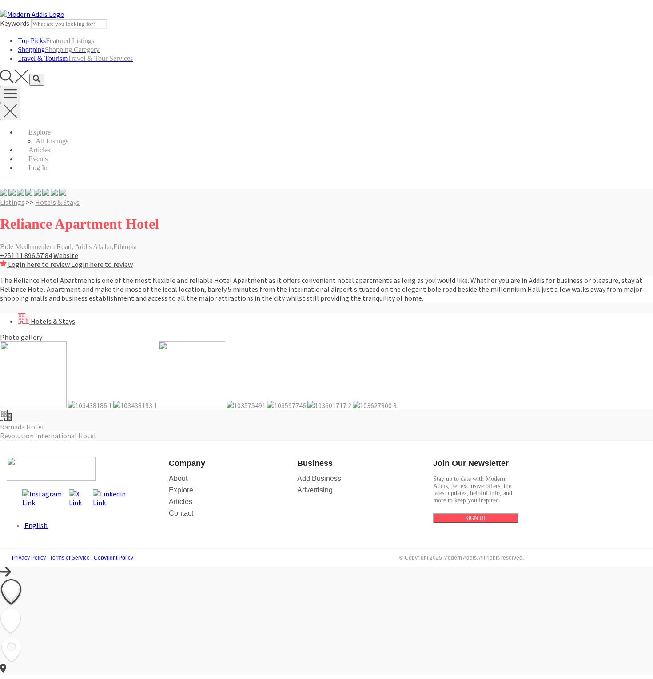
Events (38, 159)
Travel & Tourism (75, 58)
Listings (12, 202)
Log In (38, 167)
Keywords (14, 23)
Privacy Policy (29, 558)
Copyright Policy (113, 558)
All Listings (52, 141)
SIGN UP (475, 518)
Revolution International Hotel (48, 435)
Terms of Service (70, 558)
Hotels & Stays (57, 202)
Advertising (315, 490)
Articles (39, 150)
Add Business (319, 478)
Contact (181, 513)
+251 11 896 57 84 (26, 255)
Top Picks (56, 40)
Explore (39, 132)
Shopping (59, 49)
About (178, 478)
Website (65, 255)
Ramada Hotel (22, 426)
